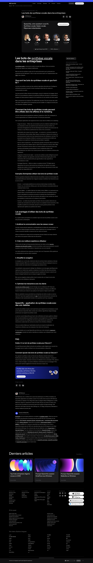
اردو (28, 552)
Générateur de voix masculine (52, 516)
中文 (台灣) (68, 534)
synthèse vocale (41, 58)
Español (10, 543)
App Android (11, 494)
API (49, 3)
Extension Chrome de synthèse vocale (15, 522)
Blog (48, 495)
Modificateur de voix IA (51, 519)
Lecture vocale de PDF (13, 524)
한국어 (48, 540)
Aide (48, 500)
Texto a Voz (11, 525)
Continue (78, 560)
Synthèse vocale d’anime (13, 519)
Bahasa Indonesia (31, 550)
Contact (48, 494)
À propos (48, 492)
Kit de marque (49, 504)
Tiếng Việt (29, 545)
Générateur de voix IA (25, 492)
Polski (10, 541)
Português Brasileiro (31, 541)
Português (68, 545)
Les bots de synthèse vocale (22, 287)
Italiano (10, 540)
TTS (13, 5)
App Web (10, 498)
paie (36, 296)
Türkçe (10, 545)
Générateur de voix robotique (52, 518)
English (10, 538)
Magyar (29, 534)
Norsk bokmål (68, 540)
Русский (48, 541)
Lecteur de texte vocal (51, 515)
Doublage (23, 494)
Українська (68, 541)
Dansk (48, 536)
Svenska (48, 543)
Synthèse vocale (30, 26)
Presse (48, 503)
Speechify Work (24, 497)
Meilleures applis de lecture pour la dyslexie (16, 518)
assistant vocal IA (42, 24)
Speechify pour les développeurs (39, 492)
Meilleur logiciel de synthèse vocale (73, 94)
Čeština (29, 536)
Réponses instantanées (32, 28)
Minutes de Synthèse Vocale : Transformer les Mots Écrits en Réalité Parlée (75, 85)
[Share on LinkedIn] (70, 16)
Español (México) (31, 543)
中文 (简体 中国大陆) (12, 536)
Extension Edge (11, 501)
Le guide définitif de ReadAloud (72, 89)
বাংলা (47, 550)
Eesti (10, 548)
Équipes (35, 494)
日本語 (29, 540)
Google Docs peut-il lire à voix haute (53, 521)
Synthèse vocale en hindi (51, 522)
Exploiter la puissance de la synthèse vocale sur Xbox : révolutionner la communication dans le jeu (74, 68)
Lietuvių (67, 548)
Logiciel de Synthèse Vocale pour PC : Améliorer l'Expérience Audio (73, 75)
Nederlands (68, 536)
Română (48, 545)
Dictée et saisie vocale (12, 513)
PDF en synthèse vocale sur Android (15, 515)
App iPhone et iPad (12, 492)
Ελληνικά (48, 548)
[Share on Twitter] (67, 16)
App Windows (11, 497)
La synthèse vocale (19, 66)
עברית (10, 550)
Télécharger (45, 3)
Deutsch (48, 538)
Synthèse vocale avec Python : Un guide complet (74, 72)
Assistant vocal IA (50, 513)
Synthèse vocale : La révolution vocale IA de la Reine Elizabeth (74, 92)
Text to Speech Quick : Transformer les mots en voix (74, 78)
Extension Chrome (12, 500)
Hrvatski (29, 548)
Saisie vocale (41, 26)
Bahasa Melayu (11, 552)
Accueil (10, 5)
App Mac (10, 495)
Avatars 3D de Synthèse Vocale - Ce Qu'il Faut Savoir (74, 65)
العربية (10, 534)
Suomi (29, 538)
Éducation (36, 495)
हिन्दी (66, 538)
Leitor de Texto (49, 525)
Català (67, 550)
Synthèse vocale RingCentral (71, 87)
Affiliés (48, 498)
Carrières (48, 497)
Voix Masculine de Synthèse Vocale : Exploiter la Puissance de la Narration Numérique (73, 81)
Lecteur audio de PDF (12, 521)
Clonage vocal (24, 495)
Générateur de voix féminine (14, 516)
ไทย (66, 543)
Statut (48, 501)
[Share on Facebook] (63, 16)
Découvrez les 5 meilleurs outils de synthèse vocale (74, 97)
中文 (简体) (49, 534)
